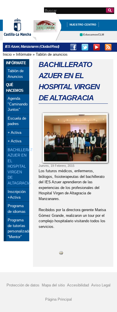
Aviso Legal (100, 285)
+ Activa (14, 132)
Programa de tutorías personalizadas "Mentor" (18, 228)
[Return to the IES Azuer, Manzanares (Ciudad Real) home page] (46, 38)
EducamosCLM (93, 34)
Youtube (96, 47)
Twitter (85, 47)
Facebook (73, 47)
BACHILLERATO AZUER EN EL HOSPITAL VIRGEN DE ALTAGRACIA (18, 166)
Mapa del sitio (53, 285)
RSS (108, 47)
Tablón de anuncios (52, 54)
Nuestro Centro (83, 24)
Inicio (7, 54)
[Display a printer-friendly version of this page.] (61, 253)
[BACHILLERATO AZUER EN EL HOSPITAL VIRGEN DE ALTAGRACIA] (75, 138)
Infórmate (24, 54)
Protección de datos (23, 285)
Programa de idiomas (17, 209)
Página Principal (58, 299)
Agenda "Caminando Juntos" (18, 104)
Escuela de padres (17, 121)
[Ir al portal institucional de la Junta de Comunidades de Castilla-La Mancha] (24, 38)
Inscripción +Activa (17, 194)
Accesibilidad (78, 285)
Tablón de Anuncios (16, 74)
